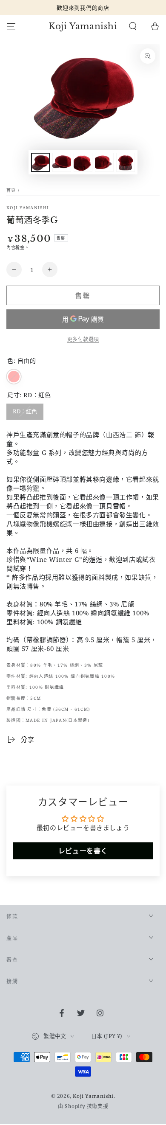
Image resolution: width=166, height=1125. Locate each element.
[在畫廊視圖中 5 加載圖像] (125, 162)
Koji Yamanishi (27, 207)
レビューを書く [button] (83, 851)
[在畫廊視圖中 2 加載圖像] (61, 162)
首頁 (11, 190)
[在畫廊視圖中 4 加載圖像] (104, 162)
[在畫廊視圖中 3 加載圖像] (83, 162)
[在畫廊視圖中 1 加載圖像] (40, 162)
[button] (133, 26)
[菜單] (11, 26)
